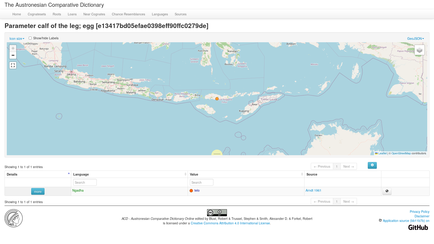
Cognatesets (37, 14)
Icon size (15, 38)
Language (81, 174)
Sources (180, 14)
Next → (348, 166)
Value (194, 174)
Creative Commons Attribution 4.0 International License (230, 223)
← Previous (322, 166)
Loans (72, 14)
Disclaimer (422, 216)
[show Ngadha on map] (387, 191)
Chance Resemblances (128, 14)
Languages (160, 14)
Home (16, 14)
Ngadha (78, 190)
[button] (217, 98)
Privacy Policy (419, 211)
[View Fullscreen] (12, 65)
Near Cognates (94, 14)
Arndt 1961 (313, 190)
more (38, 191)
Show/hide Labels (46, 38)
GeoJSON (414, 38)
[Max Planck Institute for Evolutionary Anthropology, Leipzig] (14, 218)
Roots (57, 14)
